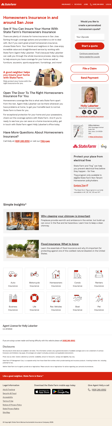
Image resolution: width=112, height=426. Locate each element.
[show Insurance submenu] (72, 4)
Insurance (66, 4)
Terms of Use (8, 401)
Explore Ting (80, 185)
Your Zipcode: (82, 37)
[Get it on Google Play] (61, 391)
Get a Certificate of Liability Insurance (90, 116)
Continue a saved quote (89, 54)
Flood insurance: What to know (60, 244)
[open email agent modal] (89, 112)
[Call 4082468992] (84, 112)
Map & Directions (96, 137)
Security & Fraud (9, 393)
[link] (9, 4)
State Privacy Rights (11, 409)
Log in (108, 4)
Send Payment (89, 77)
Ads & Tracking (9, 390)
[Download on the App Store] (42, 391)
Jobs (86, 4)
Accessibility (8, 397)
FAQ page (45, 141)
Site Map (6, 412)
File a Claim (90, 68)
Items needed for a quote (89, 57)
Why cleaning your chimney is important (65, 216)
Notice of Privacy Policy (12, 405)
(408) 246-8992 (98, 4)
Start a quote (90, 46)
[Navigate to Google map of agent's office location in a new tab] (95, 112)
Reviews (78, 4)
